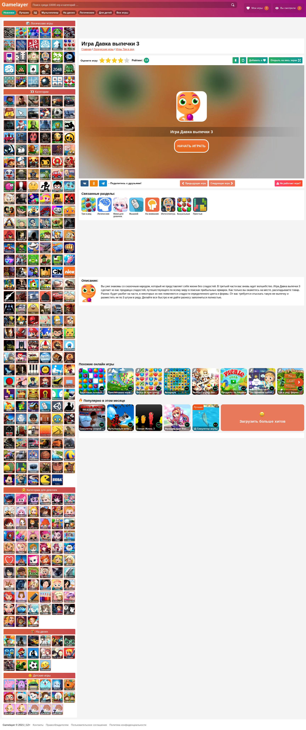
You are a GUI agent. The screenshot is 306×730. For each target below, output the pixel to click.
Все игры (122, 12)
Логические (87, 12)
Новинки (9, 12)
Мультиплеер (50, 12)
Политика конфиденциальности (127, 724)
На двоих (69, 12)
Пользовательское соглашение (89, 724)
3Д (35, 12)
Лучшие (24, 12)
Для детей (105, 12)
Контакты (38, 724)
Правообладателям (57, 724)
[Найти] (232, 5)
